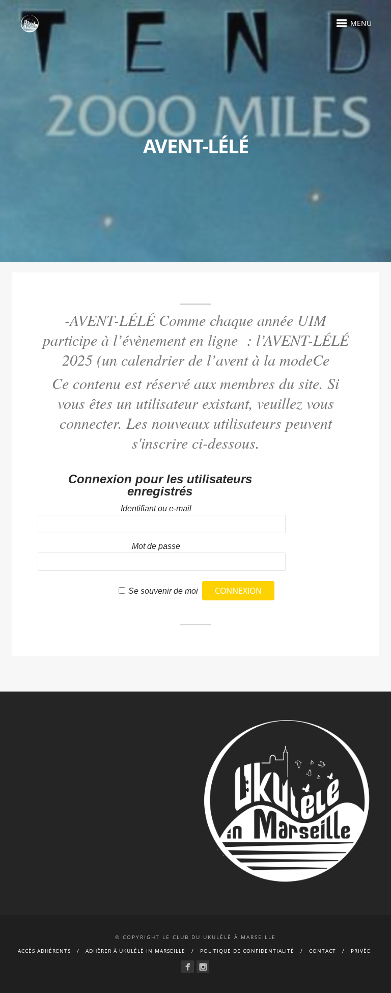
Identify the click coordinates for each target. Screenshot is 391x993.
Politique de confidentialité (247, 950)
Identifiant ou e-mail (156, 508)
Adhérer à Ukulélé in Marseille (135, 950)
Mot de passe (156, 546)
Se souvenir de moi (163, 591)
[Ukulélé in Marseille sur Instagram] (203, 966)
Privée (361, 950)
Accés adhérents (44, 950)
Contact (322, 950)
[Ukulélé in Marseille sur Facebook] (187, 966)
